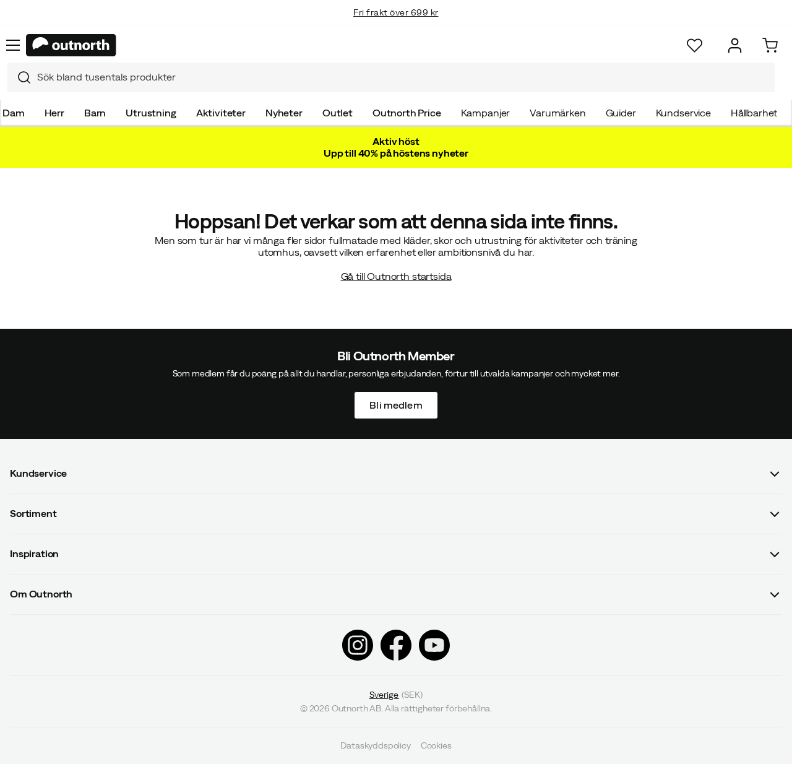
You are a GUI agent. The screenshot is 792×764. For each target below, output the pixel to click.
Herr (54, 112)
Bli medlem (396, 404)
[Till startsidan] (71, 45)
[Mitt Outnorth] (735, 45)
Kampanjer (485, 112)
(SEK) (396, 695)
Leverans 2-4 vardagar (396, 25)
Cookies (436, 745)
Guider (621, 112)
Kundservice (683, 112)
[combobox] (391, 77)
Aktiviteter (221, 112)
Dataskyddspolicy (375, 745)
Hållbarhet (754, 112)
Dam (13, 112)
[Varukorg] (770, 45)
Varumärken (557, 112)
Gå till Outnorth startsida (396, 276)
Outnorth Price (406, 112)
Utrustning (151, 112)
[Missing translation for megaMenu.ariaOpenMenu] (13, 45)
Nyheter (284, 112)
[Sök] (19, 77)
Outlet (337, 112)
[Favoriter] (694, 45)
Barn (95, 112)
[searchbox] (403, 77)
